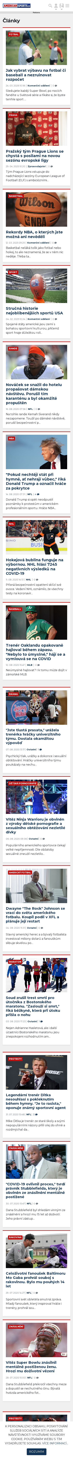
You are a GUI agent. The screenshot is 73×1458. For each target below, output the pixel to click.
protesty (15, 1059)
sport (13, 272)
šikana (13, 694)
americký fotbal (20, 872)
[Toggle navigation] (67, 5)
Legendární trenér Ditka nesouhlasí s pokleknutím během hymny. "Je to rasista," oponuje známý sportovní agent (36, 1101)
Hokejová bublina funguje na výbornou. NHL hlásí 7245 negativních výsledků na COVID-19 (34, 567)
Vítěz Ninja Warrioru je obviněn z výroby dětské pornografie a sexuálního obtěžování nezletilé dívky (35, 825)
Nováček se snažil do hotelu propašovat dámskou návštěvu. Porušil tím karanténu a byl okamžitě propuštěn (34, 393)
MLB (30, 665)
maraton (15, 961)
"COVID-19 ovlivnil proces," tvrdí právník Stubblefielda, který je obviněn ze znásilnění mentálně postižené (35, 1190)
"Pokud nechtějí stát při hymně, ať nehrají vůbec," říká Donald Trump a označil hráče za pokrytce (36, 481)
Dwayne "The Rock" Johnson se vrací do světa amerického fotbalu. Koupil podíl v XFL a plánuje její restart (35, 914)
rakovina (15, 1237)
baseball (15, 609)
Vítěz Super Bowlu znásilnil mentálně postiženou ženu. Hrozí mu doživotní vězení (31, 1366)
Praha (13, 115)
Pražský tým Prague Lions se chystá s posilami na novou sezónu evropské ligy (35, 156)
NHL (11, 524)
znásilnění (16, 1148)
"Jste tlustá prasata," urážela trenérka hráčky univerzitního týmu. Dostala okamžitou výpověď (33, 736)
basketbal (16, 196)
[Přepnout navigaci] (56, 5)
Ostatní (31, 749)
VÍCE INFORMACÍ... (55, 1443)
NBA (11, 438)
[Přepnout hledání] (50, 5)
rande (13, 348)
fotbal (14, 34)
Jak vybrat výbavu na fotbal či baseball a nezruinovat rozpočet (36, 75)
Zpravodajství (37, 166)
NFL (30, 409)
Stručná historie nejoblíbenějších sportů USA (34, 310)
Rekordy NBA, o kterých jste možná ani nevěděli (34, 234)
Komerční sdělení (39, 85)
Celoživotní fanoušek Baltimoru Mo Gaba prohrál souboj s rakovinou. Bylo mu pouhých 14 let (35, 1279)
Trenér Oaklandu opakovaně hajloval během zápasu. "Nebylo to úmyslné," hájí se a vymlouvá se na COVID (35, 652)
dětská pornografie (22, 783)
